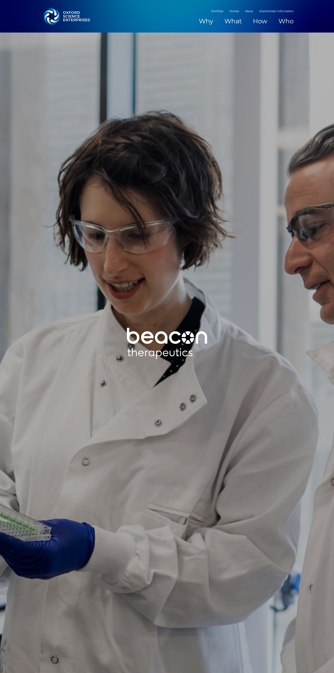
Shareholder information (276, 11)
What (233, 21)
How (260, 21)
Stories (234, 11)
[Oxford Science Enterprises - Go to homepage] (66, 16)
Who (286, 21)
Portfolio (217, 11)
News (249, 11)
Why (206, 21)
